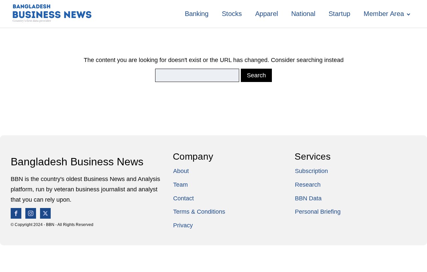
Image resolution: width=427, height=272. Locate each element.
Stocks (232, 13)
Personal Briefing (318, 211)
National (303, 13)
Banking (196, 13)
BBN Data (308, 198)
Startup (339, 13)
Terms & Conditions (199, 211)
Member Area (384, 13)
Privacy (183, 225)
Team (180, 184)
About (181, 171)
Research (308, 184)
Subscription (311, 171)
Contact (183, 198)
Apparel (266, 13)
